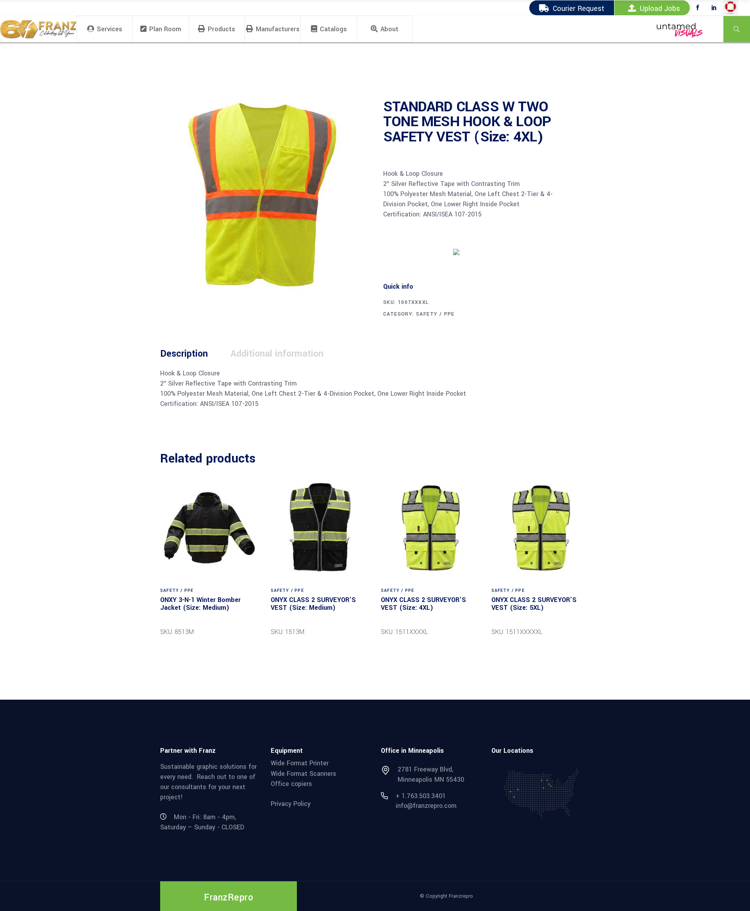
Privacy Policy (291, 803)
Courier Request (578, 9)
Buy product (412, 251)
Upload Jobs (660, 9)
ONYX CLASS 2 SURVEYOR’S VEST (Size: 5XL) (534, 604)
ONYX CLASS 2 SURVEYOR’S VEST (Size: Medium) (313, 604)
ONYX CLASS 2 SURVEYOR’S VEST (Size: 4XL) (423, 604)
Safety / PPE (435, 314)
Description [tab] (184, 353)
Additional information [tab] (276, 353)
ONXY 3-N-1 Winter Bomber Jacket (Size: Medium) (200, 604)
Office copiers (291, 783)
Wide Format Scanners (303, 773)
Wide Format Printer (300, 763)
